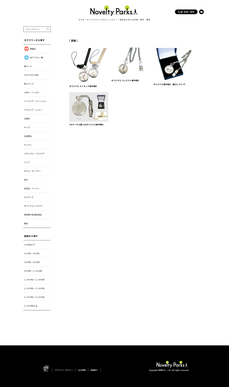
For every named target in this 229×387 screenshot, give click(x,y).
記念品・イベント (31, 188)
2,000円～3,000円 (34, 288)
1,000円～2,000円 (34, 279)
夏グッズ (28, 66)
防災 (26, 179)
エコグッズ (28, 197)
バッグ (27, 162)
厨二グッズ (28, 83)
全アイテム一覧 (36, 57)
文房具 (27, 118)
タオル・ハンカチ (31, 92)
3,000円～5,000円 (34, 297)
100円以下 (29, 244)
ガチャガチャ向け (31, 75)
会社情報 (82, 370)
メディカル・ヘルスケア (34, 153)
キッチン (28, 144)
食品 (26, 223)
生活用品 (28, 136)
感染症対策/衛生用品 (33, 214)
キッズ (27, 127)
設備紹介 (94, 370)
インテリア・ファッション (35, 101)
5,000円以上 (31, 305)
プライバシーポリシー (64, 370)
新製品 (33, 48)
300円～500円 (32, 262)
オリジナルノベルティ (33, 205)
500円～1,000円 (33, 270)
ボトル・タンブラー (32, 171)
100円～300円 (32, 253)
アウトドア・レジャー (33, 109)
